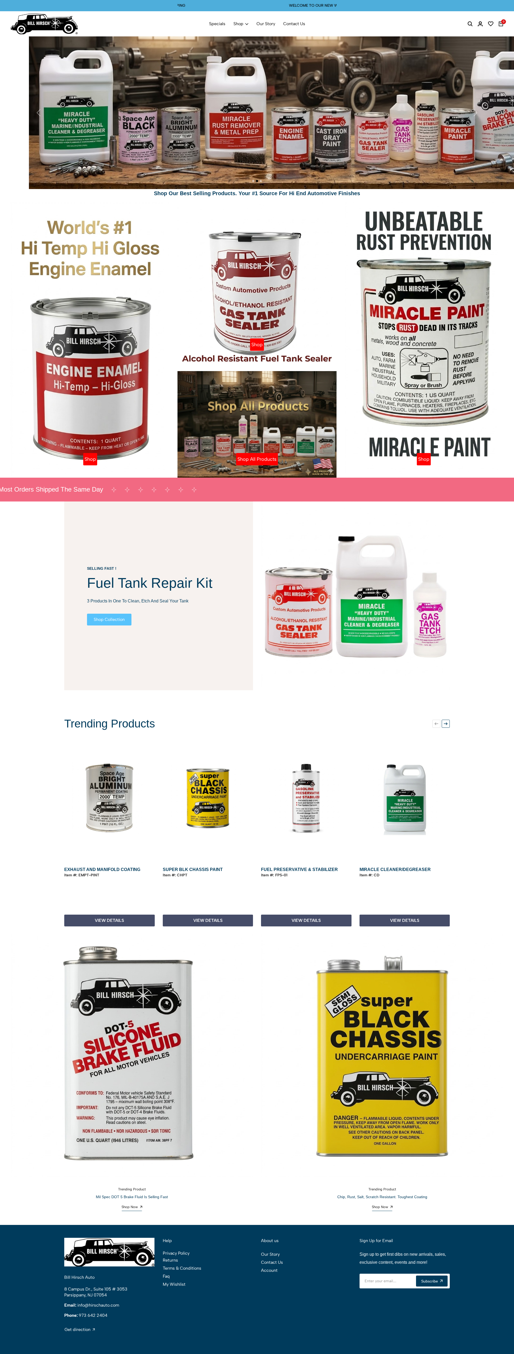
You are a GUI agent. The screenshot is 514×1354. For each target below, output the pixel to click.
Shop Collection (109, 619)
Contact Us (294, 23)
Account (269, 1270)
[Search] (470, 23)
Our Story (265, 23)
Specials (217, 23)
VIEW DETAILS (109, 920)
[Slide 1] (253, 181)
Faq (166, 1276)
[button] (436, 724)
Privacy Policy (176, 1253)
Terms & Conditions (182, 1268)
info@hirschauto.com (98, 1305)
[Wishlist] (490, 23)
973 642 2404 (93, 1315)
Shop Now (130, 1207)
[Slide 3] (261, 181)
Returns (170, 1260)
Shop (238, 23)
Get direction (77, 1329)
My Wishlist (174, 1284)
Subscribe (429, 1281)
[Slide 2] (257, 181)
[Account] (480, 23)
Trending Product (132, 1189)
